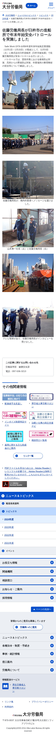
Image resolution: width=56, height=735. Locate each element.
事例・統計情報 (11, 654)
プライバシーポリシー (42, 701)
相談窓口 (7, 580)
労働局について (11, 670)
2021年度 (9, 543)
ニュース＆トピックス (14, 637)
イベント (10, 551)
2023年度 (9, 527)
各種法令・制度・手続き (16, 645)
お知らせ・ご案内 (12, 589)
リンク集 (9, 701)
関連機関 (7, 571)
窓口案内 (7, 662)
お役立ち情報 (9, 562)
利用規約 (9, 707)
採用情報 (7, 598)
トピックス (11, 511)
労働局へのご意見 (28, 627)
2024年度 (9, 519)
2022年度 (9, 535)
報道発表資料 (12, 503)
